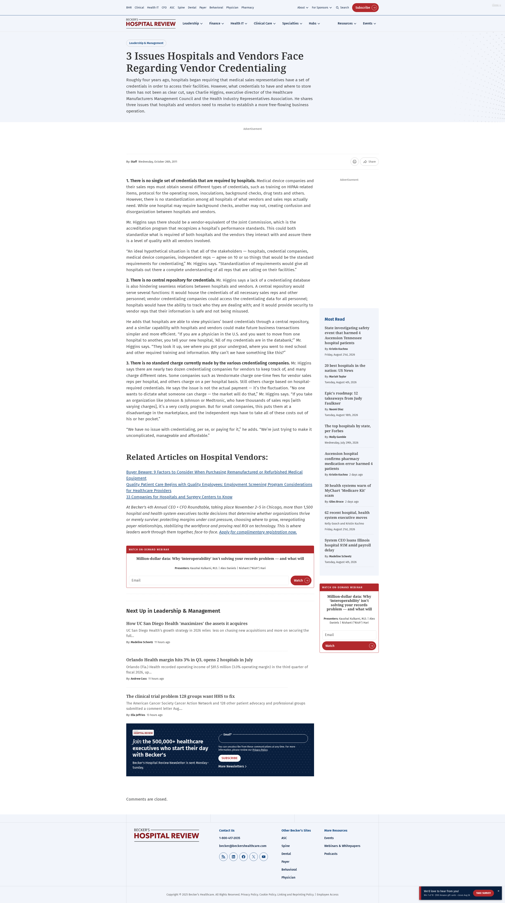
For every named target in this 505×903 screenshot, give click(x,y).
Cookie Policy (267, 894)
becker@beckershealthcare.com (243, 846)
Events (367, 23)
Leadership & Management (146, 43)
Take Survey (483, 893)
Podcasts (331, 854)
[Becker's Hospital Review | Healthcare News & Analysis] (151, 23)
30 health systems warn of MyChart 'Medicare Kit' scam (348, 490)
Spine (181, 7)
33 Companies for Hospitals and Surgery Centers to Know (179, 496)
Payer (202, 7)
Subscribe (362, 7)
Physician (232, 7)
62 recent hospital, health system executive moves (347, 515)
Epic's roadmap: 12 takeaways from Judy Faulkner (343, 398)
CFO (164, 7)
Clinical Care (263, 23)
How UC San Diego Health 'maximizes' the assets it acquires (187, 623)
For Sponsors (320, 7)
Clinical (139, 7)
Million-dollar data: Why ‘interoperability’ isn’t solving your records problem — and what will (220, 558)
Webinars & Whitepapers (342, 846)
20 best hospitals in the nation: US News (345, 368)
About (301, 7)
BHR (129, 7)
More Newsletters (231, 766)
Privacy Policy (259, 749)
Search (344, 7)
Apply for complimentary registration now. (258, 532)
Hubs (312, 23)
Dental (192, 7)
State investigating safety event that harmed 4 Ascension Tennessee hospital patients (347, 335)
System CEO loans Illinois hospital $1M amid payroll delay (348, 545)
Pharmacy (247, 7)
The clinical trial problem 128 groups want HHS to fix (180, 696)
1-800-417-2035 (229, 838)
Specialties (290, 23)
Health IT (153, 7)
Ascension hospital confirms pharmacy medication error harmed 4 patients (349, 461)
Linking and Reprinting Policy (295, 894)
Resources (345, 23)
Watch (298, 580)
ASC (172, 7)
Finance (214, 23)
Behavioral (216, 7)
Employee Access (328, 894)
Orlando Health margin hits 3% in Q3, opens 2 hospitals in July (189, 659)
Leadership (191, 23)
